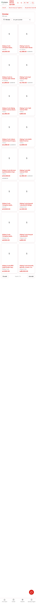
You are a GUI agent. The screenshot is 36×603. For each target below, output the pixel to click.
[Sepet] (17, 2)
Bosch (4, 7)
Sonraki (31, 276)
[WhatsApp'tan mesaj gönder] (31, 592)
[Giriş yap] (21, 2)
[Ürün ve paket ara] (33, 3)
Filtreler (7, 20)
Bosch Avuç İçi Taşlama (15, 7)
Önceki (5, 276)
